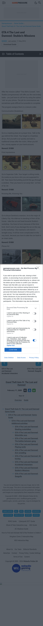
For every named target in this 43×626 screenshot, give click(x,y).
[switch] (34, 313)
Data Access (21, 357)
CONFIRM (13, 350)
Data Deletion (9, 357)
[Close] (39, 268)
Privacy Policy (34, 357)
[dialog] (21, 313)
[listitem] (21, 308)
